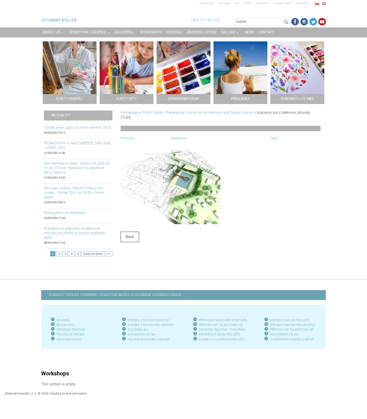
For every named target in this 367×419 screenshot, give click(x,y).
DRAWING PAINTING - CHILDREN (222, 329)
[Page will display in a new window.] (170, 186)
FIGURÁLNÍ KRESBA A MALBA (149, 339)
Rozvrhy (262, 3)
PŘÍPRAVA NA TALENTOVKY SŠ (292, 329)
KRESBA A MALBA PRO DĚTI (290, 320)
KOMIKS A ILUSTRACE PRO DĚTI (221, 339)
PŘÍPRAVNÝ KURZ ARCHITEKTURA (223, 320)
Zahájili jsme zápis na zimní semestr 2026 (77, 127)
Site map (224, 3)
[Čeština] (317, 3)
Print (248, 3)
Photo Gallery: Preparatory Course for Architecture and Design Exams (197, 112)
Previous (128, 138)
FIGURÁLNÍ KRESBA (70, 334)
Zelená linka (282, 3)
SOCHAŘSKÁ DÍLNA (284, 334)
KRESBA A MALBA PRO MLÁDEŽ (293, 325)
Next (274, 138)
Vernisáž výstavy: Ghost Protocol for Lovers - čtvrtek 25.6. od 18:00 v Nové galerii (73, 192)
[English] (324, 3)
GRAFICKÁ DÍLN (67, 339)
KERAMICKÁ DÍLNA (141, 334)
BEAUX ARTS (65, 325)
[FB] (295, 21)
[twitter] (313, 21)
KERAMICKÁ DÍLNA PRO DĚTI (219, 334)
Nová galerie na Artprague (64, 213)
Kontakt (302, 3)
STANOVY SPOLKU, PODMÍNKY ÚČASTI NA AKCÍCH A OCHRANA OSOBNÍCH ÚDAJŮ (115, 295)
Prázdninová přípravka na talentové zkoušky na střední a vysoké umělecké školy (74, 233)
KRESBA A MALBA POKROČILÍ (149, 320)
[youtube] (322, 21)
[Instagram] (304, 21)
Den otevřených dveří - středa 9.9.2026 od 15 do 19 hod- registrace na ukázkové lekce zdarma (77, 168)
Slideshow (179, 138)
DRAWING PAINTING (70, 329)
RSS (237, 3)
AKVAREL (63, 320)
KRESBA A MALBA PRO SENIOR (150, 325)
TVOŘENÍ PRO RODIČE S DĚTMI (292, 339)
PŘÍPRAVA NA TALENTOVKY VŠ (220, 325)
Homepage (206, 3)
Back (130, 237)
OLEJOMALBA (138, 329)
